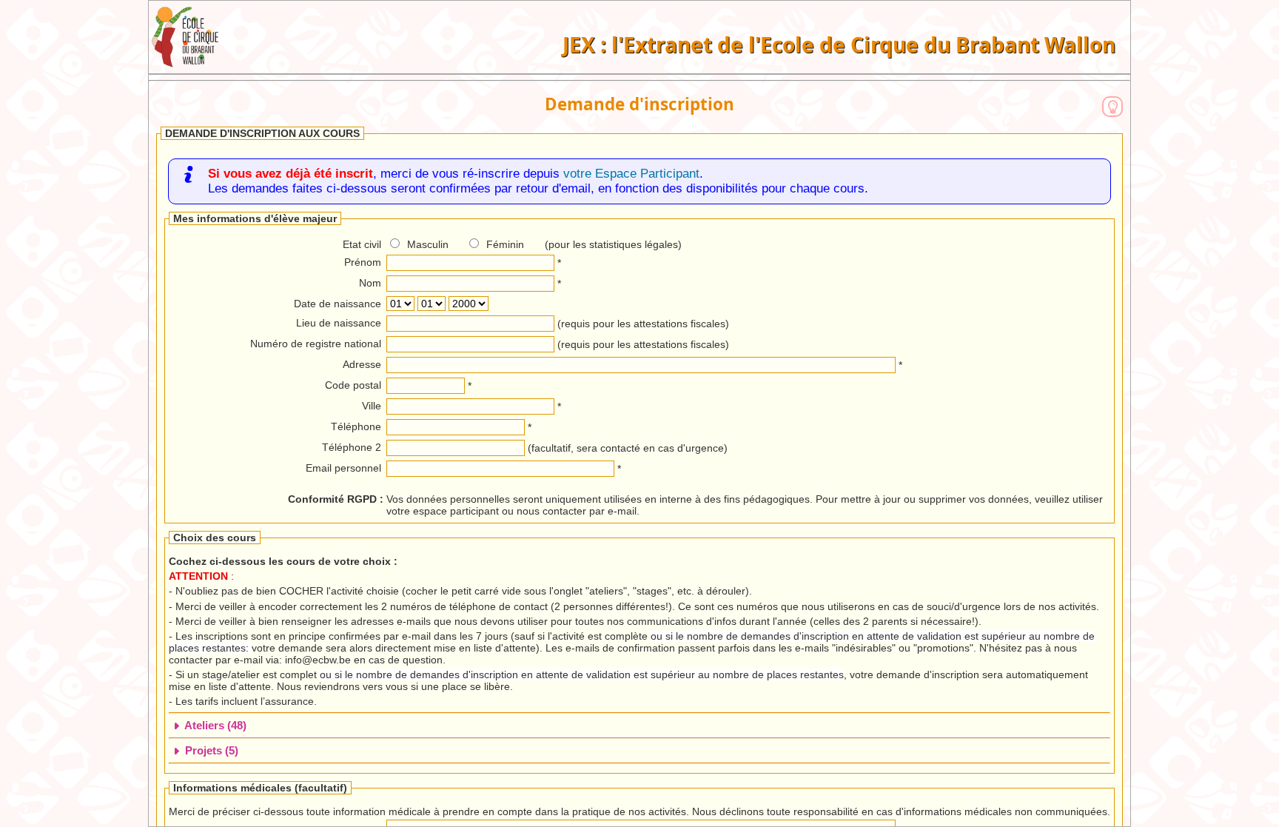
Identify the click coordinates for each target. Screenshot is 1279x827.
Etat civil (362, 244)
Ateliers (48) (214, 725)
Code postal (353, 385)
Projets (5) (210, 750)
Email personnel (343, 468)
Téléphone (356, 426)
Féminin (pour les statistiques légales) (584, 244)
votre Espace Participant (631, 174)
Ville (371, 406)
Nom (370, 283)
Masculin (428, 244)
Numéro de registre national (315, 343)
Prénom (362, 262)
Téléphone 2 (351, 447)
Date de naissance (337, 303)
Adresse (362, 364)
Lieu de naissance (338, 323)
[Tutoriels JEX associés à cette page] (1112, 106)
